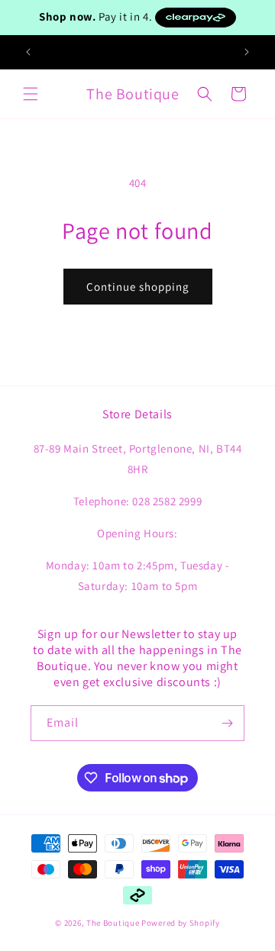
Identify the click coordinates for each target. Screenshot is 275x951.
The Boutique (112, 922)
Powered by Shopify (180, 922)
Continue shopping (137, 286)
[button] (30, 94)
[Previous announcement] (28, 52)
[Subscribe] (227, 723)
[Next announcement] (247, 52)
